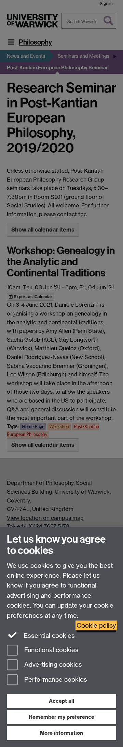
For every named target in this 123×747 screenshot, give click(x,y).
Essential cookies (48, 636)
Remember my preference (61, 717)
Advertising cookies (52, 665)
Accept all (61, 701)
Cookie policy (96, 625)
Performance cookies (55, 680)
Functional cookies (51, 650)
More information (61, 733)
